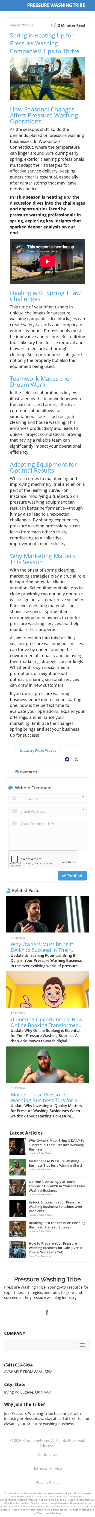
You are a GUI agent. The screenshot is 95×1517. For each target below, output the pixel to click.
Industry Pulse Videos (38, 750)
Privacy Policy (47, 1482)
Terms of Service (47, 1468)
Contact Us (47, 1454)
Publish (74, 875)
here (58, 1513)
